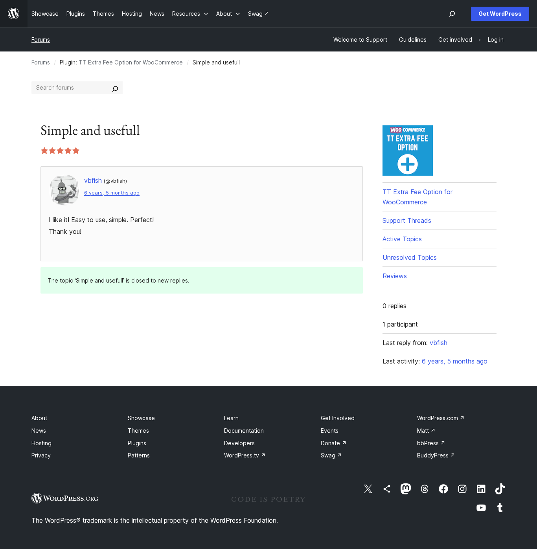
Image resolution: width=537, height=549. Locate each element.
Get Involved (338, 418)
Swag (331, 455)
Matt (426, 430)
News (38, 430)
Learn (231, 418)
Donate (334, 443)
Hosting (41, 443)
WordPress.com (441, 418)
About (39, 418)
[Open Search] (452, 14)
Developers (239, 443)
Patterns (139, 455)
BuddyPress (436, 455)
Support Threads (407, 220)
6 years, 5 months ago (112, 193)
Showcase (141, 418)
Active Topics (402, 239)
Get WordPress (500, 13)
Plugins (137, 443)
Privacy (41, 455)
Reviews (395, 276)
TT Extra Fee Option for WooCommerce (131, 62)
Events (329, 430)
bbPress (431, 443)
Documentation (244, 430)
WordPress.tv (245, 455)
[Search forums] (115, 87)
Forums (40, 39)
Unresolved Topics (410, 257)
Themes (138, 430)
